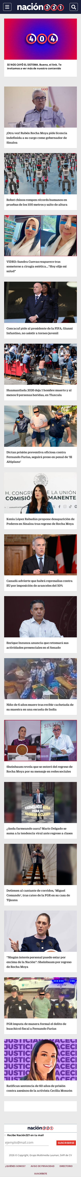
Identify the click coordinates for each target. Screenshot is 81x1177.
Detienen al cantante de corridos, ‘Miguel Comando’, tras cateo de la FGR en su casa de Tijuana (38, 895)
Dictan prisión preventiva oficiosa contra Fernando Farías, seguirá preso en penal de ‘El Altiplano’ (39, 457)
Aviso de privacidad (42, 1166)
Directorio (66, 1166)
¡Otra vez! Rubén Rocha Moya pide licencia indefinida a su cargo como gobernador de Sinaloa (36, 137)
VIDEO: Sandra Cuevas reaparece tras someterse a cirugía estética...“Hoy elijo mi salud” (36, 266)
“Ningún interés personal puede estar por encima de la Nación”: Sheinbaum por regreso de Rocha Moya (39, 962)
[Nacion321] (40, 7)
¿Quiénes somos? (15, 1166)
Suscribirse (66, 1143)
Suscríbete (40, 1174)
